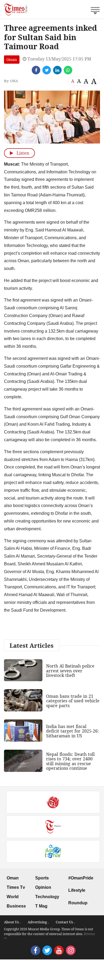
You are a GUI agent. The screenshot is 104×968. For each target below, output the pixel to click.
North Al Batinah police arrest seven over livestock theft (70, 670)
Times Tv (16, 887)
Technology (47, 896)
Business (16, 906)
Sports (42, 878)
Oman (11, 59)
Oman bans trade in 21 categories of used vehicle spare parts (72, 700)
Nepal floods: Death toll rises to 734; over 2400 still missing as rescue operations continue (70, 761)
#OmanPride (80, 878)
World (13, 896)
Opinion (43, 887)
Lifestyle (76, 890)
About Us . (12, 922)
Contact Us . (65, 922)
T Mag (41, 906)
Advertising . (38, 922)
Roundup (77, 903)
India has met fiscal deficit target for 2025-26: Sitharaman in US (72, 731)
